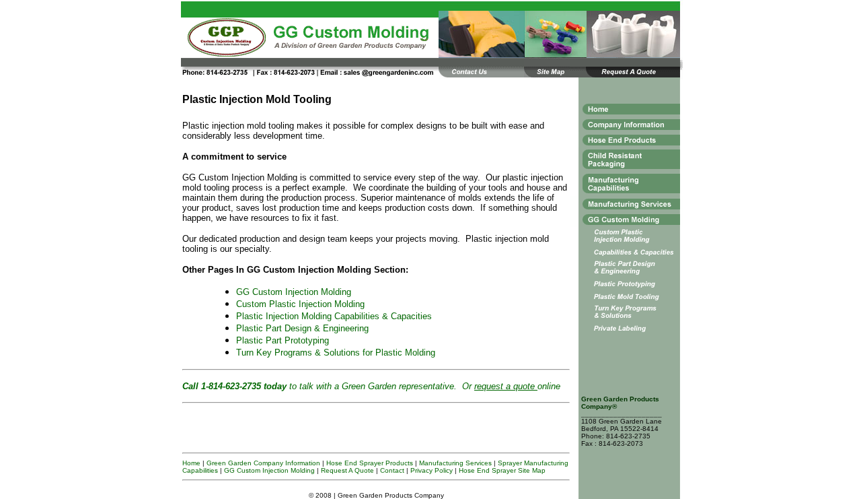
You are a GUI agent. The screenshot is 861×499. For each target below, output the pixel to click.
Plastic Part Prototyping (282, 340)
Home (191, 463)
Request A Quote (347, 470)
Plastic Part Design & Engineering (302, 328)
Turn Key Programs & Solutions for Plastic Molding (335, 352)
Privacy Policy (431, 470)
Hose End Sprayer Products (369, 463)
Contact (392, 470)
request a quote (505, 386)
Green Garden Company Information (263, 463)
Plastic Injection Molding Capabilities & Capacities (334, 316)
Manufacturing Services (455, 463)
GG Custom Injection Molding (293, 292)
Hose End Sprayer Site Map (502, 470)
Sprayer (510, 463)
